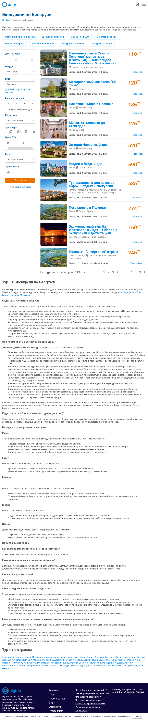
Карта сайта (81, 710)
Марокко (54, 665)
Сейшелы (119, 665)
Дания (86, 660)
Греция (94, 660)
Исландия (65, 665)
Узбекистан (23, 665)
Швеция (119, 657)
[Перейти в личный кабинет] (137, 4)
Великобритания (24, 660)
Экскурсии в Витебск (43, 43)
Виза (7, 154)
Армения (128, 662)
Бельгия (141, 657)
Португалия (16, 662)
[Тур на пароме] (16, 131)
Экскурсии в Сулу (80, 37)
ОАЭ (140, 665)
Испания (36, 657)
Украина (121, 660)
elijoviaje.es (126, 690)
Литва (82, 657)
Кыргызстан (131, 665)
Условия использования (87, 707)
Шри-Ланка (101, 665)
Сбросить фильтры (20, 187)
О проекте (55, 706)
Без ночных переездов (20, 109)
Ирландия (35, 665)
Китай (111, 665)
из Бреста (126, 292)
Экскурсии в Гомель (101, 43)
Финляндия (47, 660)
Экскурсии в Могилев (72, 43)
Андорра (119, 662)
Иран (73, 665)
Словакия (99, 657)
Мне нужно (11, 115)
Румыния (35, 662)
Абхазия (45, 665)
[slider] (5, 149)
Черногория (66, 657)
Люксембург (8, 660)
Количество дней (14, 98)
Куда (7, 79)
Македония (108, 662)
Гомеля (6, 295)
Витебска (136, 292)
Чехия (75, 657)
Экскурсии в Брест (14, 43)
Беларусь (6, 657)
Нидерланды (130, 657)
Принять (137, 716)
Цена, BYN (10, 137)
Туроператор (12, 166)
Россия (78, 660)
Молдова (81, 665)
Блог (51, 702)
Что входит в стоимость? (88, 697)
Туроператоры (57, 698)
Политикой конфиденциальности (116, 716)
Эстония (109, 657)
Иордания (56, 662)
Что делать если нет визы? (89, 700)
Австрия (16, 657)
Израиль (45, 662)
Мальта (91, 665)
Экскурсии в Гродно (107, 37)
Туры (8, 20)
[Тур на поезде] (24, 131)
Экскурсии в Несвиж (53, 37)
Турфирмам (56, 710)
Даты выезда (12, 53)
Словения (131, 660)
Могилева (25, 295)
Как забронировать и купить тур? (92, 693)
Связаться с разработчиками (90, 703)
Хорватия (59, 660)
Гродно (14, 295)
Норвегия (69, 660)
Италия (45, 657)
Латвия (90, 657)
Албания (73, 662)
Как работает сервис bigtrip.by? (91, 690)
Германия (26, 657)
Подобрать (20, 180)
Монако (37, 660)
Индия (5, 668)
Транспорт (11, 127)
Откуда (9, 66)
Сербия (112, 660)
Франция (54, 657)
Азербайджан (9, 665)
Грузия (65, 662)
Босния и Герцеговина (90, 662)
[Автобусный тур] (8, 131)
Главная (54, 690)
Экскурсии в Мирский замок (19, 37)
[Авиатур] (31, 131)
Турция (26, 662)
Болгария (103, 660)
